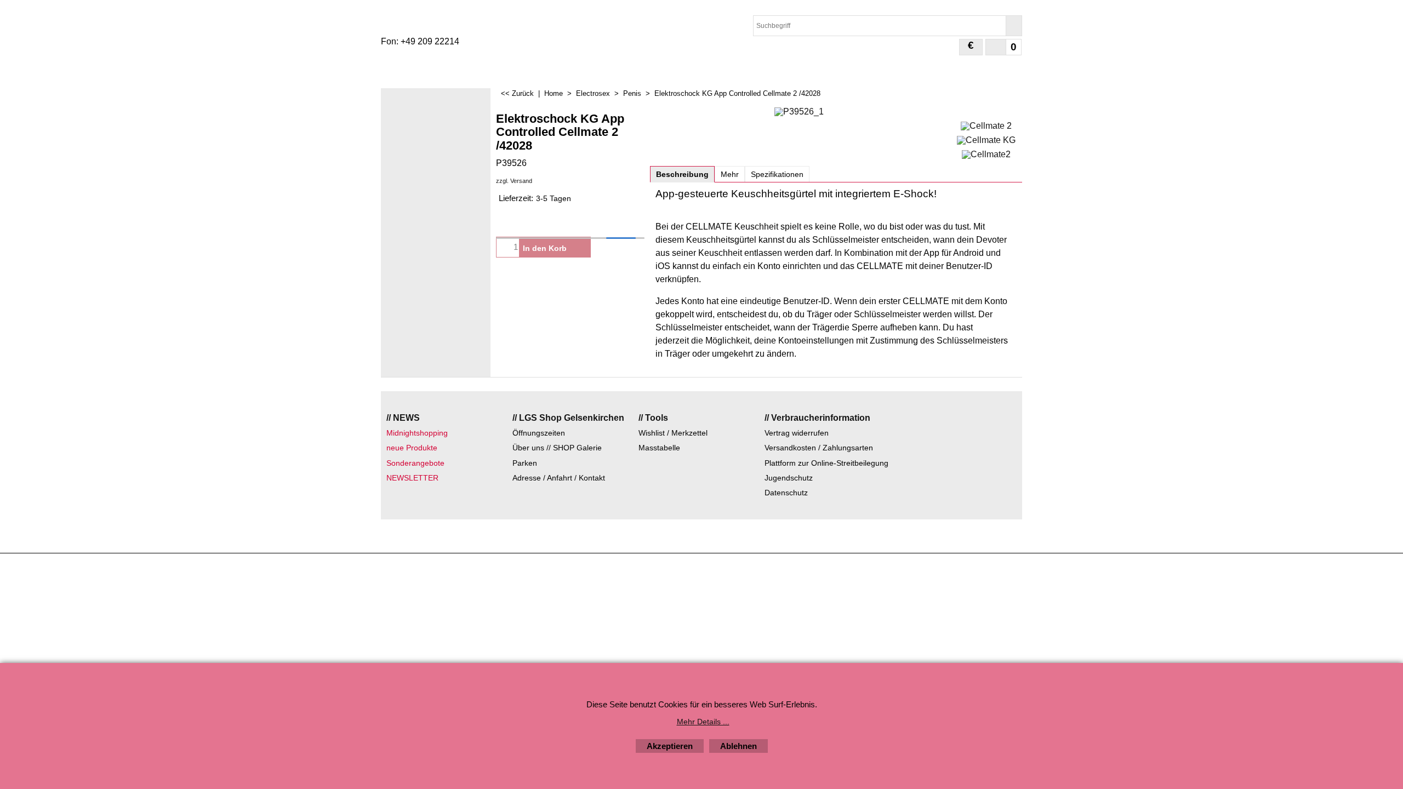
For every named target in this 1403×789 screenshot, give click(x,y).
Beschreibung (682, 174)
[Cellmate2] (986, 153)
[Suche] (1014, 26)
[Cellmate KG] (986, 139)
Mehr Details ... (703, 721)
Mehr (730, 174)
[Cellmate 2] (986, 124)
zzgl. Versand (514, 181)
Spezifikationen (777, 174)
